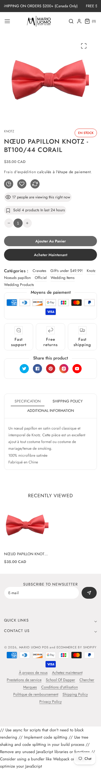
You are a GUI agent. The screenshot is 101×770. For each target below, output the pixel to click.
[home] (50, 763)
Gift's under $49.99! (66, 270)
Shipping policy (68, 401)
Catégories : (16, 271)
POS (45, 647)
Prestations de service (24, 679)
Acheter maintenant (50, 254)
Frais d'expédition (20, 172)
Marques (30, 687)
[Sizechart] (8, 183)
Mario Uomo (30, 647)
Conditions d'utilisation (59, 687)
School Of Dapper (60, 679)
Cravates (39, 270)
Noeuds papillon (17, 277)
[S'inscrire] (89, 593)
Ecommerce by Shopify (77, 647)
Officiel (41, 277)
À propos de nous (33, 672)
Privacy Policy (50, 701)
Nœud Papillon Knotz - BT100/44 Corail (26, 553)
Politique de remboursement (35, 694)
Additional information (50, 410)
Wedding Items (63, 277)
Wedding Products (19, 284)
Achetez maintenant (67, 672)
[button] (7, 21)
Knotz (91, 270)
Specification (28, 401)
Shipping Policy (75, 694)
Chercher (86, 679)
